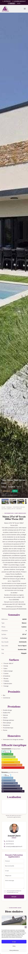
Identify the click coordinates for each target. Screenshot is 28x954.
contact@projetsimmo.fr (20, 1)
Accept (14, 941)
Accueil (3, 507)
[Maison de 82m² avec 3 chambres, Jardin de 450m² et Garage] (14, 924)
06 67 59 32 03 (10, 844)
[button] (25, 927)
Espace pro (12, 3)
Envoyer (14, 896)
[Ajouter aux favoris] (24, 918)
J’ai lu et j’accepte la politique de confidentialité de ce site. (14, 891)
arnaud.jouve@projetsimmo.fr (14, 846)
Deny (14, 946)
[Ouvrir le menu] (24, 8)
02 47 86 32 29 (7, 1)
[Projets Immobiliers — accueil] (5, 9)
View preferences (14, 950)
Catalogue (9, 507)
